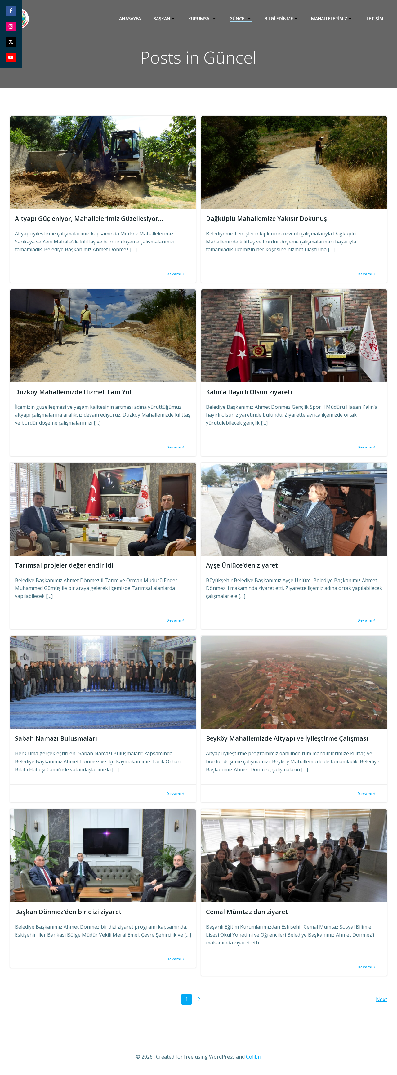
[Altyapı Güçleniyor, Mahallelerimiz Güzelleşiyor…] (103, 161)
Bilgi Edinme (279, 18)
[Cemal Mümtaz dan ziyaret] (294, 855)
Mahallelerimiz (329, 18)
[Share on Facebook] (11, 11)
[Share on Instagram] (11, 26)
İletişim (374, 18)
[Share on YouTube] (11, 57)
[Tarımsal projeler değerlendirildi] (103, 508)
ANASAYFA (130, 18)
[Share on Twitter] (11, 42)
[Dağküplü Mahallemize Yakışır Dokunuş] (294, 161)
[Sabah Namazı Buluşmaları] (103, 682)
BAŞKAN (161, 18)
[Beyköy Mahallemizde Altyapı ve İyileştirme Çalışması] (294, 682)
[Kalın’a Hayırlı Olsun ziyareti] (294, 335)
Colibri (253, 1056)
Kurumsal (200, 18)
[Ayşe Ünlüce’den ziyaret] (294, 508)
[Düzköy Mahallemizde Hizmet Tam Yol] (103, 335)
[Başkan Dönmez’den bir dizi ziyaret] (103, 855)
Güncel (238, 18)
